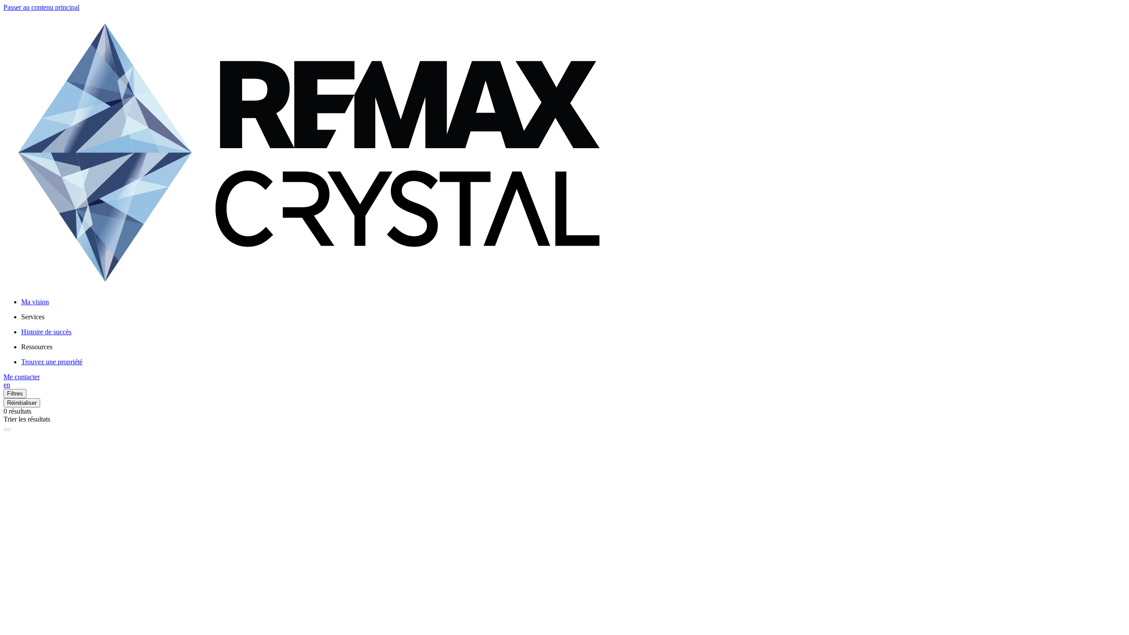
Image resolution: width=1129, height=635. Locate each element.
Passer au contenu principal (41, 7)
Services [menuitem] (33, 317)
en (7, 384)
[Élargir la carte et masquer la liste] (7, 429)
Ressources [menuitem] (36, 347)
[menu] (573, 317)
